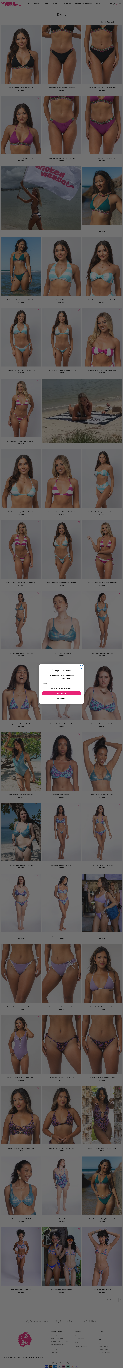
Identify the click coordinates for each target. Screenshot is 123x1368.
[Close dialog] (81, 666)
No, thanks (61, 698)
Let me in (61, 693)
